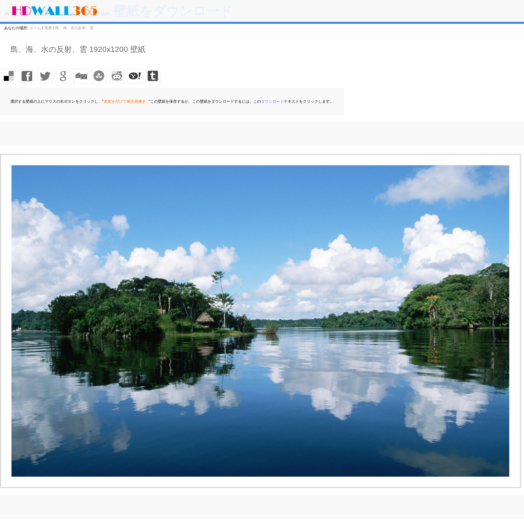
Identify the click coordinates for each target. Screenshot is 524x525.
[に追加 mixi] (117, 76)
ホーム (35, 28)
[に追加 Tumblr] (153, 76)
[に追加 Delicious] (9, 76)
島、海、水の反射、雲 (74, 28)
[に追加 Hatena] (135, 76)
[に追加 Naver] (99, 76)
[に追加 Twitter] (45, 76)
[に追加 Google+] (63, 76)
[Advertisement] (99, 133)
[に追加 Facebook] (27, 76)
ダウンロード (272, 101)
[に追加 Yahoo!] (81, 76)
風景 (48, 28)
